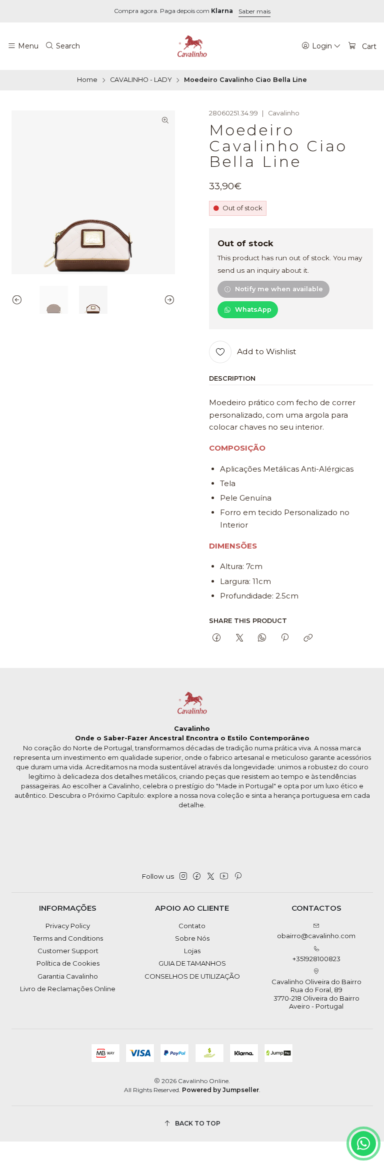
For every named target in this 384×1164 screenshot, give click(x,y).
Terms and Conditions (68, 938)
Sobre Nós (192, 938)
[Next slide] (167, 300)
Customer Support (68, 951)
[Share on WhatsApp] (262, 638)
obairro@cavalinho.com (316, 936)
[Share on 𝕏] (239, 638)
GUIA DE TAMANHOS (192, 963)
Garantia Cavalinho (68, 976)
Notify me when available (279, 289)
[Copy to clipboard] (308, 638)
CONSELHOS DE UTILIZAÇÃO (192, 976)
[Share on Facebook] (216, 638)
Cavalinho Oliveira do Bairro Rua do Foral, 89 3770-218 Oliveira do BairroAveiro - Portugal (317, 994)
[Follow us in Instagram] (183, 876)
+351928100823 (316, 959)
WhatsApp (253, 309)
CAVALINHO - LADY (141, 80)
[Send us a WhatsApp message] (363, 1143)
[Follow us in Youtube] (224, 876)
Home (87, 80)
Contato (192, 926)
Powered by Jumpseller (220, 1090)
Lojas (192, 951)
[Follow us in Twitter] (211, 876)
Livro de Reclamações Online (68, 989)
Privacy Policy (68, 926)
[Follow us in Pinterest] (237, 876)
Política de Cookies (68, 963)
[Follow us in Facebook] (197, 876)
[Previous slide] (19, 300)
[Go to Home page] (192, 46)
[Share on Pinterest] (285, 638)
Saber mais (254, 11)
